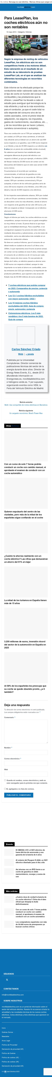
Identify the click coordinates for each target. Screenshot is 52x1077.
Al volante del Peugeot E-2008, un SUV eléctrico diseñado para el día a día (32, 861)
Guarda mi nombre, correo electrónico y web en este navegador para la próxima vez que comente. (27, 781)
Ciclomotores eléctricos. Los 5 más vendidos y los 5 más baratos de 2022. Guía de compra (25, 316)
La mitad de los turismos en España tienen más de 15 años (25, 602)
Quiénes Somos (7, 1032)
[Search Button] (49, 7)
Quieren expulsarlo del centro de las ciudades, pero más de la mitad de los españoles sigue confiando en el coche (23, 514)
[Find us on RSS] (15, 980)
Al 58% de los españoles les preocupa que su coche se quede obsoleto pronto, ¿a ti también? (25, 688)
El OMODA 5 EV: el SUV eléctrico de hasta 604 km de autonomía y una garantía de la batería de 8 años (30, 852)
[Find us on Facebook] (3, 980)
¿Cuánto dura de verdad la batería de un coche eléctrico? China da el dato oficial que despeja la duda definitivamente (31, 900)
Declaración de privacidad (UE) (12, 1049)
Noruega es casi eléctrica (18, 2)
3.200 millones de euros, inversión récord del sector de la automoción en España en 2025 (25, 644)
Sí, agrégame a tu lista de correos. (20, 789)
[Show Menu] (3, 7)
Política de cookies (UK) (10, 1061)
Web (6, 769)
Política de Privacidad (9, 1045)
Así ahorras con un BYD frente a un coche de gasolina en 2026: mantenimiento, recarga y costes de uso (30, 873)
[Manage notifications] (5, 1072)
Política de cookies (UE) (10, 1057)
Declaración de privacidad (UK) (12, 1066)
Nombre (8, 747)
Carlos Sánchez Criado (26, 349)
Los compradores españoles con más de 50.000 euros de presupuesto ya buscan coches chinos (31, 924)
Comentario (9, 717)
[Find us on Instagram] (11, 980)
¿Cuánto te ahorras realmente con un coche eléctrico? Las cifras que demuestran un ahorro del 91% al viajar (26, 558)
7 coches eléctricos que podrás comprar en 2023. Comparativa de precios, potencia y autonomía (27, 288)
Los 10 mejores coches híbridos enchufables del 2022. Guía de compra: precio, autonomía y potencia (26, 305)
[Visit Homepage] (26, 7)
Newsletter (5, 1036)
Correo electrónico (12, 758)
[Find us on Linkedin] (24, 980)
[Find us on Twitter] (7, 979)
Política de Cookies (8, 1053)
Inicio (4, 1028)
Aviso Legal (6, 1040)
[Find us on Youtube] (19, 980)
